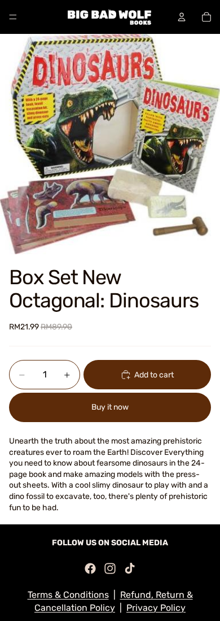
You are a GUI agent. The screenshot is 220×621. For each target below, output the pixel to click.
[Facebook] (90, 568)
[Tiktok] (130, 568)
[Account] (181, 17)
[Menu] (13, 17)
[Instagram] (110, 568)
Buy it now (110, 407)
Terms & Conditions (68, 594)
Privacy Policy (156, 607)
